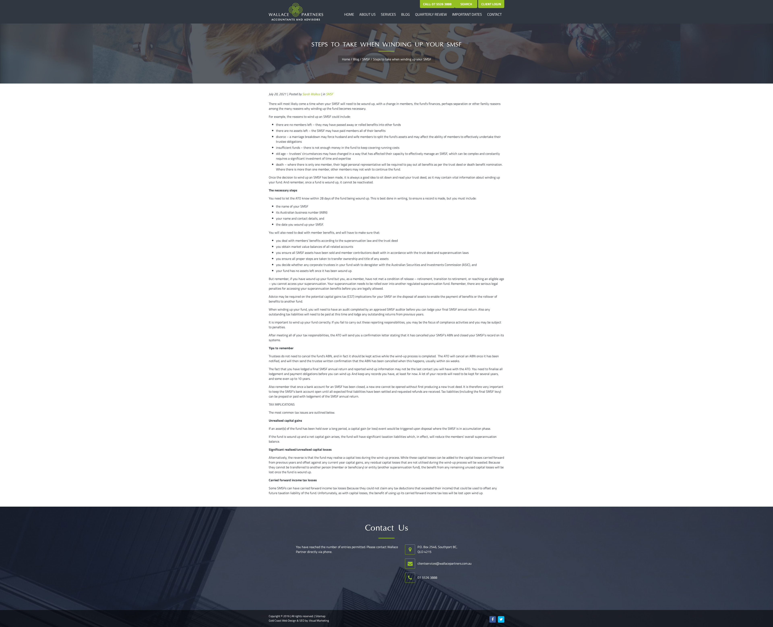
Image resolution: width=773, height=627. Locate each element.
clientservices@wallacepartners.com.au (445, 563)
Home (349, 14)
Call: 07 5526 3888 (437, 4)
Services (388, 14)
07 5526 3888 (427, 577)
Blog (405, 14)
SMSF (366, 59)
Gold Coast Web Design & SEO (286, 620)
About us (367, 14)
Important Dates (467, 14)
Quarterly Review (431, 14)
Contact (494, 14)
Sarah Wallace (311, 94)
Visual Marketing (319, 620)
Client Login (491, 4)
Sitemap (320, 616)
